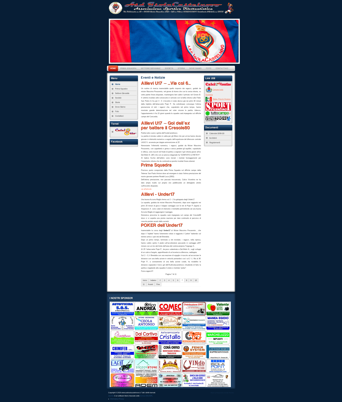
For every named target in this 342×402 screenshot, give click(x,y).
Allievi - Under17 (158, 194)
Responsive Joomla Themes (225, 392)
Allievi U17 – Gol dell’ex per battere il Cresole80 (165, 125)
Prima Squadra (156, 165)
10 (196, 280)
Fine (158, 284)
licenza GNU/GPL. (146, 396)
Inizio (145, 280)
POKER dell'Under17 (162, 225)
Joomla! (111, 396)
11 (144, 284)
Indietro (153, 280)
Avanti (150, 284)
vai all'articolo (146, 189)
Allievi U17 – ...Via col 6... (166, 83)
